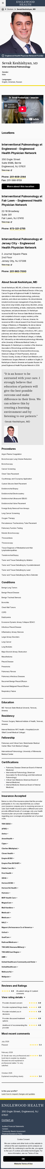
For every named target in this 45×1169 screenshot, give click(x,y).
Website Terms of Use (23, 1164)
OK (23, 1159)
